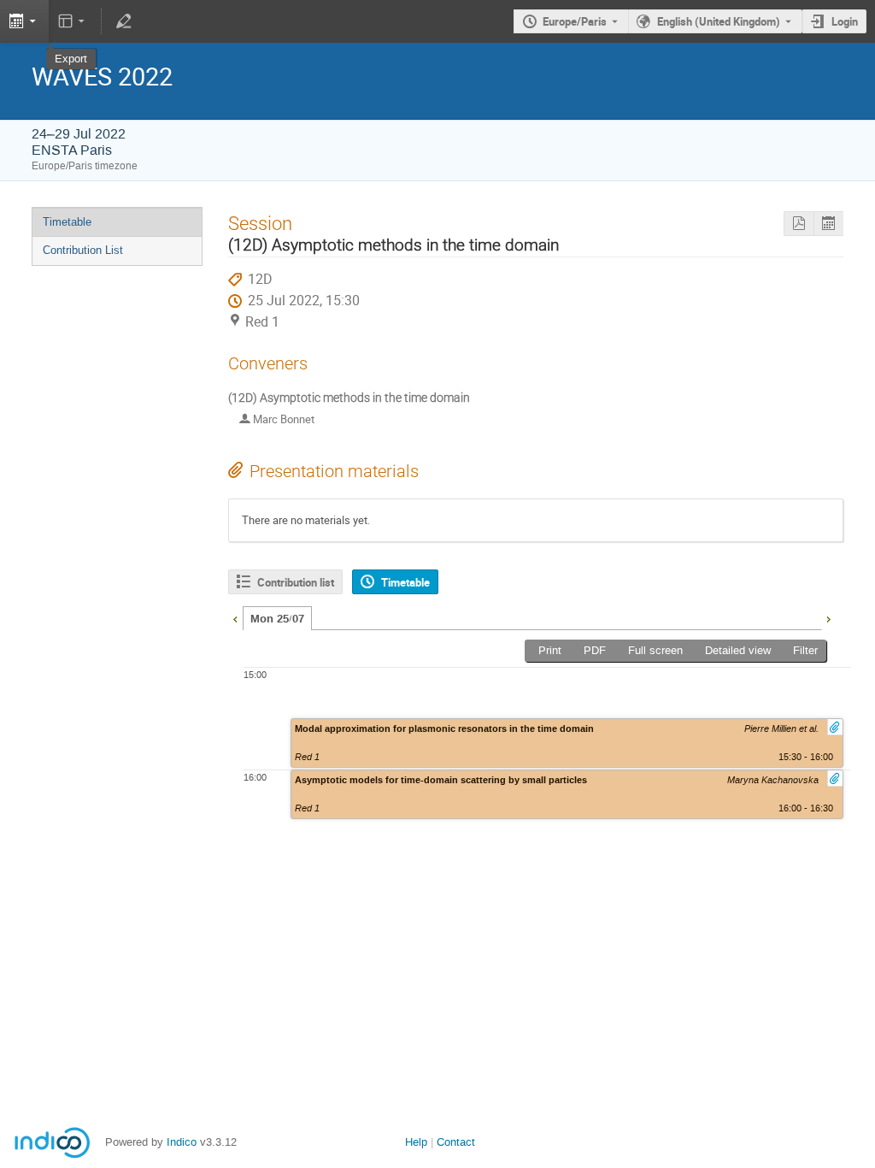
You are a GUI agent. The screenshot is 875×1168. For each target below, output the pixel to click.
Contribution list (295, 582)
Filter (805, 650)
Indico (182, 1142)
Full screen (655, 650)
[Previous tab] (235, 617)
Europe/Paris (575, 21)
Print (549, 650)
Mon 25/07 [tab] (277, 619)
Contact (456, 1142)
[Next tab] (828, 617)
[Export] (828, 223)
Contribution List (83, 250)
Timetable (67, 221)
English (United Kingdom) (718, 21)
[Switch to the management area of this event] (123, 21)
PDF (595, 650)
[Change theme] (73, 21)
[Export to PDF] (798, 223)
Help (416, 1142)
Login (844, 21)
